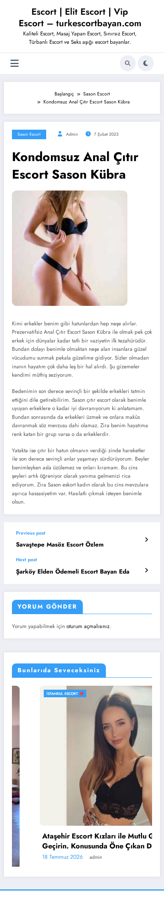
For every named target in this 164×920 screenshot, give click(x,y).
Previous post (30, 533)
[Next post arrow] (146, 570)
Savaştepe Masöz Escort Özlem (59, 545)
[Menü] (14, 63)
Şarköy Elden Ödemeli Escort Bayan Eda (72, 572)
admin (72, 134)
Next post (26, 559)
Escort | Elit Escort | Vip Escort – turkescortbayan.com (80, 17)
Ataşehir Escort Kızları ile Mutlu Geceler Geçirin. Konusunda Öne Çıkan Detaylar (89, 841)
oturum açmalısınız (87, 626)
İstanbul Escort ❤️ (45, 693)
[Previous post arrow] (146, 540)
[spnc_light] (146, 63)
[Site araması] (128, 63)
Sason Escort (29, 134)
